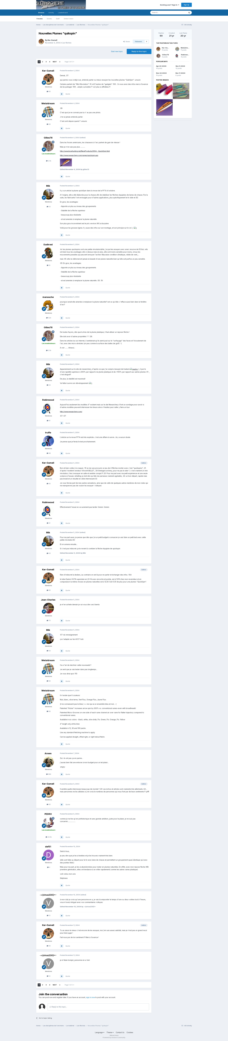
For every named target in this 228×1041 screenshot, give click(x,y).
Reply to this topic (139, 51)
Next (55, 62)
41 (49, 420)
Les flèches (66, 43)
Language (99, 1032)
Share (127, 41)
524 (49, 318)
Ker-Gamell (52, 40)
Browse (41, 13)
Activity (51, 13)
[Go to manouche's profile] (48, 305)
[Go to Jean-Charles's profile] (48, 608)
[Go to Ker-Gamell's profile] (41, 41)
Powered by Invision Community (114, 1037)
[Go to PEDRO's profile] (48, 822)
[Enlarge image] (135, 228)
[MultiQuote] (61, 94)
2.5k (49, 161)
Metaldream (48, 103)
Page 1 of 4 (69, 62)
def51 (48, 846)
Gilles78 (48, 137)
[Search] (189, 12)
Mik (48, 186)
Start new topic (117, 51)
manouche (48, 297)
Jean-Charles (48, 600)
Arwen (48, 753)
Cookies (130, 1032)
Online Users (68, 19)
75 (49, 620)
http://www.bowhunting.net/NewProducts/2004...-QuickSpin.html (85, 151)
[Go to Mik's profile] (48, 194)
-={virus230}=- (48, 895)
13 (49, 915)
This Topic (179, 12)
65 (49, 91)
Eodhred (48, 244)
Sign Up (186, 5)
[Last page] (60, 61)
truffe (48, 432)
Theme (110, 1032)
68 (49, 453)
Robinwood (48, 400)
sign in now (90, 997)
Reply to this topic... (59, 1007)
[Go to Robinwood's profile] (48, 408)
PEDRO (48, 814)
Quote (68, 94)
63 (49, 206)
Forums (40, 19)
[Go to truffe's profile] (48, 441)
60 (49, 124)
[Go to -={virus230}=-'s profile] (48, 903)
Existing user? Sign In (169, 5)
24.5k (49, 837)
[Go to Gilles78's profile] (48, 146)
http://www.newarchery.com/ (71, 412)
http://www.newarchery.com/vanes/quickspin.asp (79, 155)
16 (49, 265)
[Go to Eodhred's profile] (48, 253)
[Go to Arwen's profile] (48, 761)
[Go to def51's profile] (48, 855)
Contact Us (120, 1032)
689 (49, 774)
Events (49, 19)
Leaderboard (63, 13)
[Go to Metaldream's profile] (48, 111)
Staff (57, 19)
